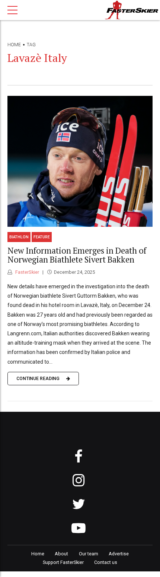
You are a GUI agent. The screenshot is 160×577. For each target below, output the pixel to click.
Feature (41, 237)
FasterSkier (26, 272)
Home (14, 44)
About (61, 553)
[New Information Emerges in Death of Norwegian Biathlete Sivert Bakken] (80, 161)
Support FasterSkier (63, 562)
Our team (88, 553)
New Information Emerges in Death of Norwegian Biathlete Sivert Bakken (76, 255)
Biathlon (19, 237)
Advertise (119, 553)
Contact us (105, 562)
